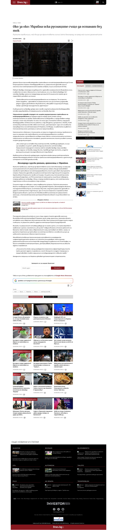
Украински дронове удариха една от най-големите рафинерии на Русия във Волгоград (46, 208)
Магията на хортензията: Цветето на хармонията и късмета (102, 175)
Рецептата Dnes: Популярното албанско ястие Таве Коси (61, 388)
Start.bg (81, 498)
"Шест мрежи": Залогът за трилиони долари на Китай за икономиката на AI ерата (89, 458)
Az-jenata (49, 481)
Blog (77, 498)
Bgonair (48, 448)
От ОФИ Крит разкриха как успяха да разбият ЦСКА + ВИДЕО (29, 469)
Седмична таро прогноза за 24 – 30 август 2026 (102, 150)
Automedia (49, 465)
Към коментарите (50, 296)
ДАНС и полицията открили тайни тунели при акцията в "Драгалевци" (43, 388)
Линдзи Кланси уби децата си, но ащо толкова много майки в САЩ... (21, 318)
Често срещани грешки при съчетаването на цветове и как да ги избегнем (101, 168)
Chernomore (86, 498)
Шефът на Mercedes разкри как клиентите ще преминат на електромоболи (57, 475)
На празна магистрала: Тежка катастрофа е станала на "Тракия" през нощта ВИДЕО (88, 104)
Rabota (69, 498)
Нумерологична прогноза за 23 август (101, 192)
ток (15, 291)
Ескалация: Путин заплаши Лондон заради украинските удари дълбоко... (22, 413)
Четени (88, 86)
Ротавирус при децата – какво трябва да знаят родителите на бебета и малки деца (25, 491)
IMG (15, 498)
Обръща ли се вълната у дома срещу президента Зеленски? (43, 342)
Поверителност (63, 514)
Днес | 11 (60, 2)
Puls (15, 481)
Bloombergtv (83, 448)
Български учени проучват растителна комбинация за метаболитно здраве (27, 486)
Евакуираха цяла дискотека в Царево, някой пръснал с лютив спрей (89, 111)
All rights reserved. (56, 523)
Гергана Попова (17, 41)
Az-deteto (73, 498)
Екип (40, 514)
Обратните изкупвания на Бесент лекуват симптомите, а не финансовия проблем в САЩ (94, 453)
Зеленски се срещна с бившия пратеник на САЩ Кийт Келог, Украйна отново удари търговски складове (25, 453)
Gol (14, 465)
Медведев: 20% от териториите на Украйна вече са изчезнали (62, 318)
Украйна (28, 291)
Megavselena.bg (99, 498)
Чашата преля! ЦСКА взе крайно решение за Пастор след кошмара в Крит (23, 475)
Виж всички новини (90, 138)
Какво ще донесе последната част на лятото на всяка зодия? (95, 485)
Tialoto (81, 465)
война (36, 291)
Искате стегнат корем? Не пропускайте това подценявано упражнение (93, 470)
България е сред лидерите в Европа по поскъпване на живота (90, 97)
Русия (21, 291)
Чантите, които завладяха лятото (86, 490)
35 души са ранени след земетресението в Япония (86, 131)
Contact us (81, 523)
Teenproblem (83, 481)
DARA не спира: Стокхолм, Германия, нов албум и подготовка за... (62, 413)
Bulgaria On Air (34, 498)
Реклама (54, 514)
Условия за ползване (75, 514)
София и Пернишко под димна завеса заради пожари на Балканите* (43, 413)
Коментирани (97, 86)
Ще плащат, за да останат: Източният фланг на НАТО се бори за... (63, 342)
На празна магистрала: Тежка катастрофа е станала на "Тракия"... (43, 365)
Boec (94, 498)
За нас (36, 514)
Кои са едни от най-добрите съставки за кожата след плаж (101, 183)
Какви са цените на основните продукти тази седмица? (87, 117)
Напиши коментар (36, 296)
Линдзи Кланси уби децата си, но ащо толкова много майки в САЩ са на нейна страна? (89, 124)
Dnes (22, 498)
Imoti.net (65, 498)
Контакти (46, 514)
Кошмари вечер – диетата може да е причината (90, 474)
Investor (16, 448)
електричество (45, 291)
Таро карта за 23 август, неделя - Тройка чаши (102, 158)
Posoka (91, 498)
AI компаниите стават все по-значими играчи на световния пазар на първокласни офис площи (25, 459)
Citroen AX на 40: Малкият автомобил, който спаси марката (61, 469)
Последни (80, 86)
